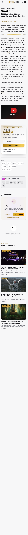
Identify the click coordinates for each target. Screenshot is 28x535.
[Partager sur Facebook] (7, 182)
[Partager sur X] (3, 182)
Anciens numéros (7, 151)
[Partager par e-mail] (21, 182)
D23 (8, 51)
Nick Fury (19, 56)
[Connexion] (2, 2)
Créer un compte (18, 214)
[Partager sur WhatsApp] (14, 182)
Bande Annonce (8, 6)
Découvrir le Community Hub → (13, 217)
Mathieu (5, 19)
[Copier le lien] (3, 185)
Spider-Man (16, 76)
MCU (2, 91)
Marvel (3, 163)
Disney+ (4, 166)
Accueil (2, 6)
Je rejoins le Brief (13, 145)
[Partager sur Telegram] (18, 182)
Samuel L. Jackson (6, 169)
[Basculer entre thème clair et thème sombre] (22, 2)
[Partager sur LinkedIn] (11, 182)
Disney (12, 40)
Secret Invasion (12, 166)
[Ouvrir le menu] (25, 2)
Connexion (7, 214)
